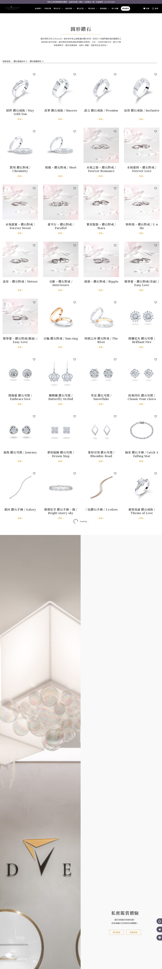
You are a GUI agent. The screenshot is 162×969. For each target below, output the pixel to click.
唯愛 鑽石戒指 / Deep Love (101, 568)
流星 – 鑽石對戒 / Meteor (20, 281)
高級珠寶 (68, 8)
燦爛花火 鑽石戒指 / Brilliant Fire (60, 739)
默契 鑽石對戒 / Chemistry (20, 169)
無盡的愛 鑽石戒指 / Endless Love (141, 682)
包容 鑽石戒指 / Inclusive (141, 110)
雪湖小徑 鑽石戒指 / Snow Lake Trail (20, 568)
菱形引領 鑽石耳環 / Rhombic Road (101, 454)
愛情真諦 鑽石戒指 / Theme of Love (141, 511)
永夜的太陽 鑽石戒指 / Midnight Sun (61, 568)
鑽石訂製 (80, 8)
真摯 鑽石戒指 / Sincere (60, 110)
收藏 (147, 8)
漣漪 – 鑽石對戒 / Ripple (101, 281)
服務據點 (103, 8)
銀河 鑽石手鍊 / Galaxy (20, 509)
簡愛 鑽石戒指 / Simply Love (20, 739)
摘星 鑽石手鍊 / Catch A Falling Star (141, 454)
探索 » (20, 119)
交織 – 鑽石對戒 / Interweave (60, 283)
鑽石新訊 (91, 8)
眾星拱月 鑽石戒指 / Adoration (60, 682)
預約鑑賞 (125, 8)
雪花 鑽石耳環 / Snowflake (101, 397)
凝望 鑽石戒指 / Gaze (20, 623)
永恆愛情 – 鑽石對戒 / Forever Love (141, 169)
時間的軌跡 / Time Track (141, 737)
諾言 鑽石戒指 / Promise (101, 110)
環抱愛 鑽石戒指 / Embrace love (101, 625)
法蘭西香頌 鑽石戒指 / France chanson (142, 568)
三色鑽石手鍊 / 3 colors (101, 509)
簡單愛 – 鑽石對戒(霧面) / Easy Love (20, 340)
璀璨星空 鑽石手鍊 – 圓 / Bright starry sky (60, 511)
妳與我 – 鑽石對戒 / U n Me (142, 226)
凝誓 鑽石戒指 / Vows (142, 623)
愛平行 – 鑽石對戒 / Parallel (61, 226)
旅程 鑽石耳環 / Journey (20, 452)
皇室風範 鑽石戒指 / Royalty (101, 682)
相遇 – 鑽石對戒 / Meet (61, 167)
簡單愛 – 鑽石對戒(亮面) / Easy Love (141, 283)
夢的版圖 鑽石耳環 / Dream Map (60, 454)
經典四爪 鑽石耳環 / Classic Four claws (142, 397)
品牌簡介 (38, 8)
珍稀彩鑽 (47, 8)
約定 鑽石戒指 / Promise (20, 680)
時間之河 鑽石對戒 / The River (101, 340)
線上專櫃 (115, 8)
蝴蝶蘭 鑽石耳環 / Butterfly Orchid (60, 397)
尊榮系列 (57, 8)
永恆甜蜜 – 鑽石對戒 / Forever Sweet (20, 226)
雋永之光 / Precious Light (101, 739)
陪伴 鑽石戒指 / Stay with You (20, 112)
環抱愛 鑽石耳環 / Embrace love (20, 397)
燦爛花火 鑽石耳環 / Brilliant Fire (141, 340)
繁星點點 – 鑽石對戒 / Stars (101, 226)
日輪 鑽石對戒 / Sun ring (61, 338)
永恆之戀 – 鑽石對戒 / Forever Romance (101, 169)
